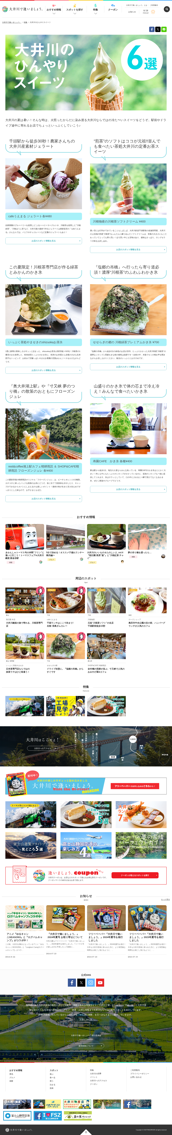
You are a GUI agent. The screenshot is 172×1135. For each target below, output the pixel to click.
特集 (95, 9)
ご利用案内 (154, 5)
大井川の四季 (95, 1074)
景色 (11, 1074)
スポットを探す (74, 9)
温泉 (51, 1088)
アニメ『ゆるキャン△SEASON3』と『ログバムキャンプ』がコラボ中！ (24, 937)
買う (51, 1081)
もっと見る (165, 899)
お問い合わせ (136, 1077)
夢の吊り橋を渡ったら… (140, 552)
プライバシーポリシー (139, 1074)
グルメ (51, 560)
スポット (54, 1070)
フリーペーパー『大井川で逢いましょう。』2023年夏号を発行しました (146, 937)
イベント (94, 1077)
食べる (52, 1077)
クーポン (113, 9)
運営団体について (86, 1046)
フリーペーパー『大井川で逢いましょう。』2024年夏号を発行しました (105, 937)
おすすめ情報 (54, 9)
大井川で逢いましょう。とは (136, 5)
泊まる (52, 1085)
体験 (10, 562)
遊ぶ (51, 1074)
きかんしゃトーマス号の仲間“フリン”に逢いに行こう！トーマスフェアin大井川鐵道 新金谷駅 (24, 555)
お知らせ (132, 12)
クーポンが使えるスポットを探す (135, 875)
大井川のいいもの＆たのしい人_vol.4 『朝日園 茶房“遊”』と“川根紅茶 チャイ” (105, 555)
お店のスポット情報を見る (44, 241)
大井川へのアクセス (42, 748)
